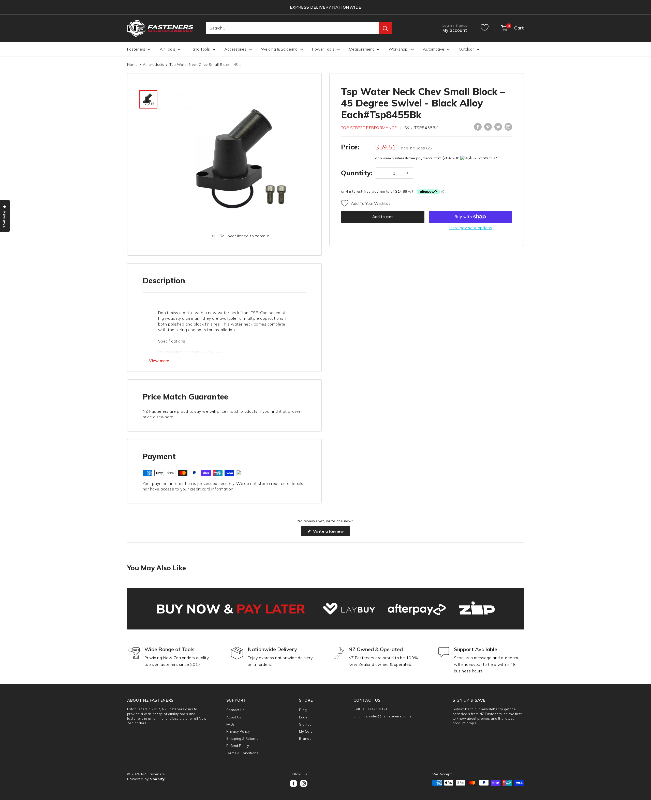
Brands (305, 738)
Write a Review (331, 532)
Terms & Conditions (242, 753)
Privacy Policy (238, 731)
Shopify (157, 779)
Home (132, 64)
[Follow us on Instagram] (303, 783)
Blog (303, 710)
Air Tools (167, 49)
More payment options (470, 227)
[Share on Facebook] (478, 127)
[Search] (385, 28)
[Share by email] (508, 127)
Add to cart (382, 216)
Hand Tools (200, 49)
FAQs (230, 724)
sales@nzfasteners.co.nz (390, 716)
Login (303, 717)
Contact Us (235, 710)
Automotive (433, 49)
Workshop (398, 49)
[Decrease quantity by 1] (380, 173)
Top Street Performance (369, 127)
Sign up (305, 724)
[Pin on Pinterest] (488, 127)
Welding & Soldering (279, 49)
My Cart (305, 731)
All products (153, 64)
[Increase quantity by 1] (407, 173)
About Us (233, 717)
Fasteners (136, 49)
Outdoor (466, 49)
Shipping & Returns (242, 738)
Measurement (361, 49)
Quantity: (356, 173)
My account (454, 30)
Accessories (235, 49)
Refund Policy (237, 746)
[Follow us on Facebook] (293, 783)
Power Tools (323, 49)
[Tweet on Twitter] (498, 127)
